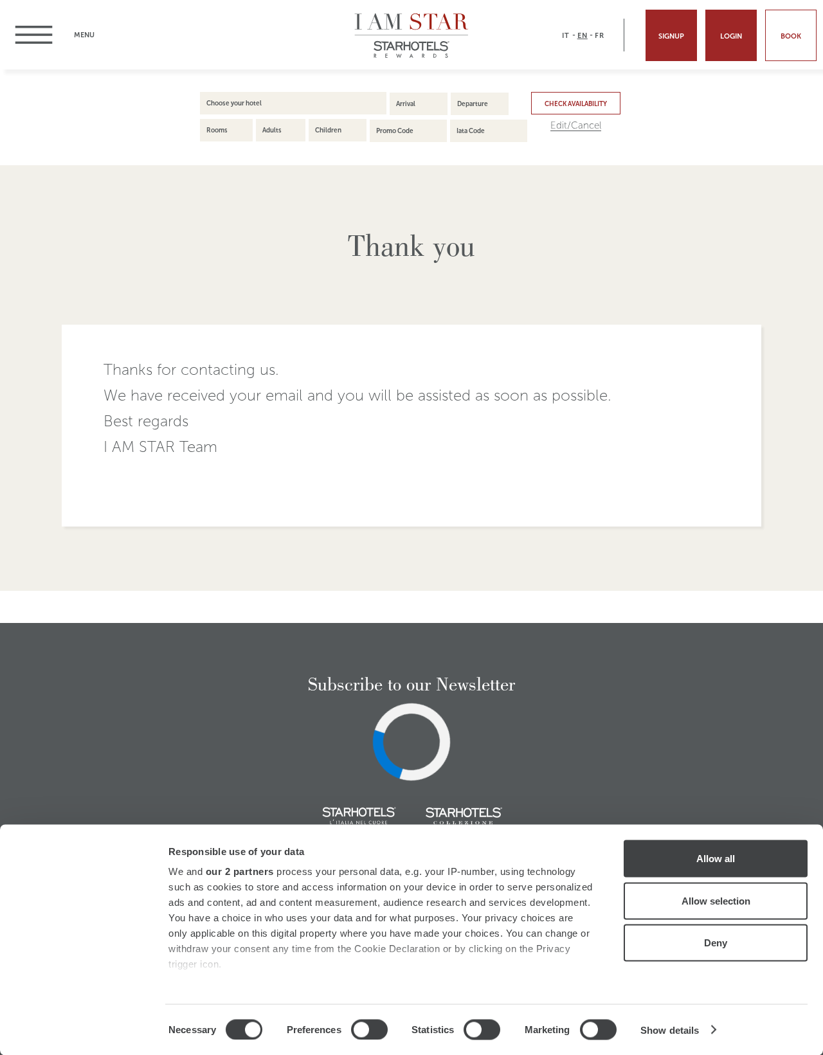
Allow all (715, 858)
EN (582, 35)
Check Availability (576, 103)
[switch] (369, 1029)
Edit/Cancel (575, 126)
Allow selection (716, 900)
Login (731, 36)
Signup (671, 36)
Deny (715, 942)
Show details (669, 1029)
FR (599, 35)
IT (566, 35)
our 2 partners (240, 871)
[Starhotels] (411, 56)
